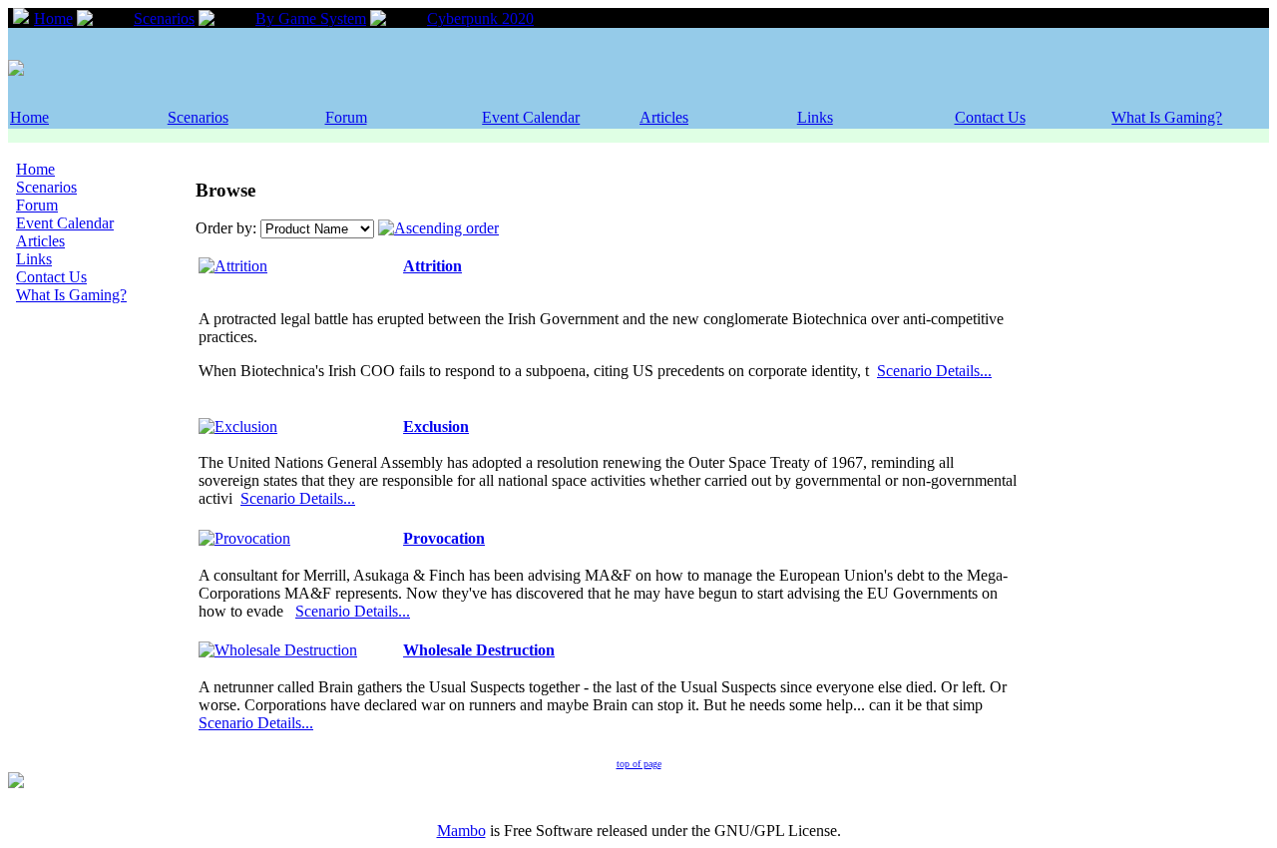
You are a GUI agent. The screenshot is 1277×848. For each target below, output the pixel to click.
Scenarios (164, 18)
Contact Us (990, 117)
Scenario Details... (934, 370)
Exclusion (436, 426)
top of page (639, 763)
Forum (346, 117)
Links (815, 117)
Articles (663, 117)
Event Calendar (531, 117)
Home (53, 18)
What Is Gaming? (1166, 117)
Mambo (461, 830)
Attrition (432, 265)
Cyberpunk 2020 (480, 18)
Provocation (444, 538)
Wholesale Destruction (479, 649)
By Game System (310, 18)
